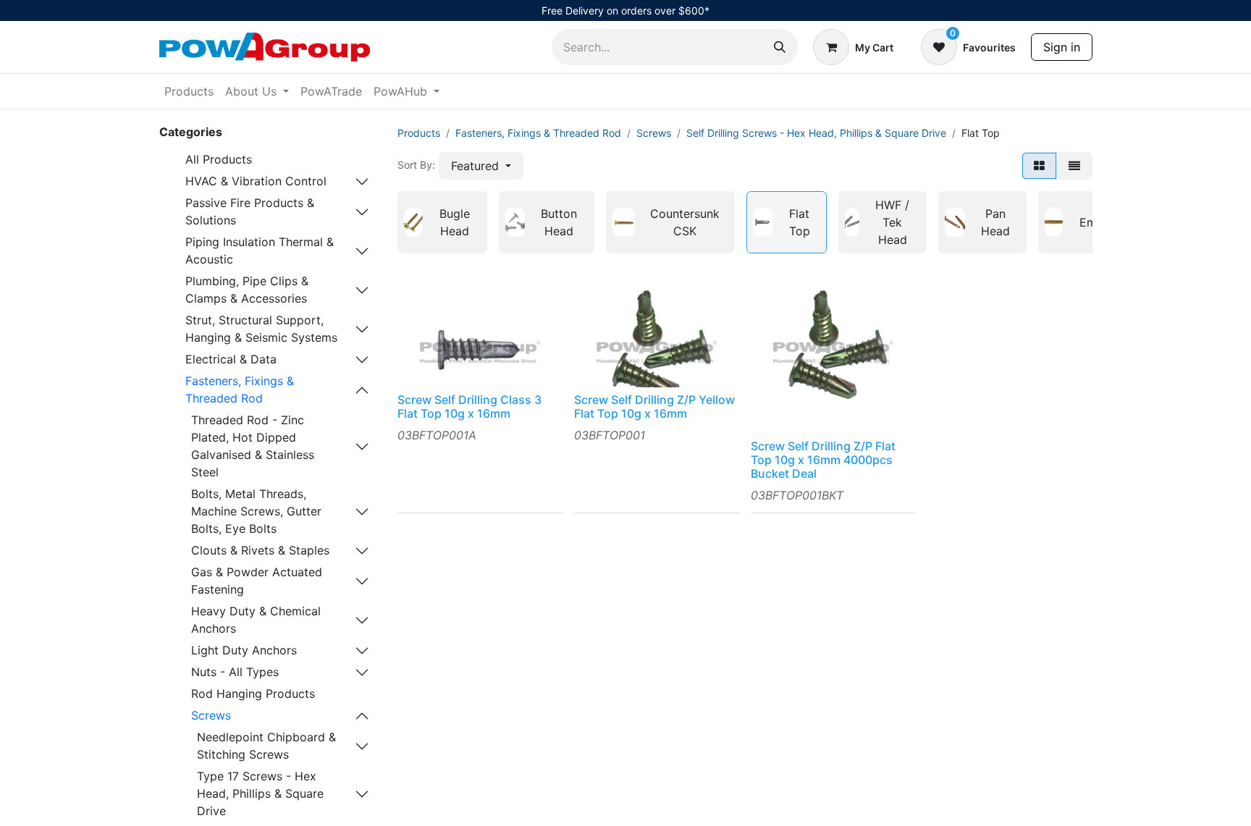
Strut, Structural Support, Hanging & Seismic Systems (261, 329)
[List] (1074, 166)
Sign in (1061, 47)
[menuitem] (189, 91)
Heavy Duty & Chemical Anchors (256, 620)
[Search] (780, 47)
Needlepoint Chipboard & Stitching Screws (266, 746)
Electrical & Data (231, 359)
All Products (218, 159)
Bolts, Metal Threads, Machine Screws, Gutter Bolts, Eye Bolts (256, 511)
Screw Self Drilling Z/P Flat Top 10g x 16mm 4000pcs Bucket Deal (823, 460)
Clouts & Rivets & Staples (260, 550)
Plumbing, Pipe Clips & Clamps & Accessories (246, 289)
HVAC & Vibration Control (256, 181)
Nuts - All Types (235, 672)
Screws (211, 715)
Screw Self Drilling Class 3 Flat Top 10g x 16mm (469, 406)
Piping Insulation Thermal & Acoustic (259, 250)
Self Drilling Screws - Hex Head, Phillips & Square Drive (816, 133)
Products (418, 133)
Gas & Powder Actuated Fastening (256, 581)
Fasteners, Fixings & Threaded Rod (239, 389)
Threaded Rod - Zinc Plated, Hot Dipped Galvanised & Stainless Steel (252, 446)
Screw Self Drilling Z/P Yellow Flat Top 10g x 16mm (654, 406)
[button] (481, 166)
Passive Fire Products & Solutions (249, 211)
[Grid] (1039, 166)
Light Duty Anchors (244, 650)
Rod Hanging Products (253, 693)
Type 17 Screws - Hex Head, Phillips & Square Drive (260, 793)
